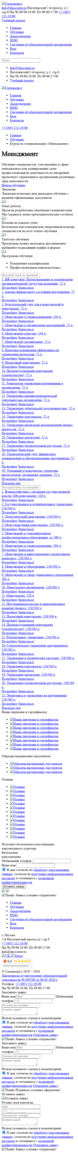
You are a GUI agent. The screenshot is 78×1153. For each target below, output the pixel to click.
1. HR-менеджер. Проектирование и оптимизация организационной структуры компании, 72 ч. (37, 281)
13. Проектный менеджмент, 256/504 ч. (29, 616)
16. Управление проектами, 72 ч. (25, 437)
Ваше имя (9, 865)
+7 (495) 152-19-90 (15, 128)
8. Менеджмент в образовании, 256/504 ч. (31, 566)
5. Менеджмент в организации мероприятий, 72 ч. (37, 325)
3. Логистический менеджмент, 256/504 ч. (31, 516)
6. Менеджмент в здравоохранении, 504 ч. (32, 546)
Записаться (26, 288)
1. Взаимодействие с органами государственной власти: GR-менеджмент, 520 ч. (36, 494)
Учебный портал (13, 20)
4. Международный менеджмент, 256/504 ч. (32, 525)
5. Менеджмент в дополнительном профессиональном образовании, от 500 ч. (32, 535)
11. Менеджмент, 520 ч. (18, 595)
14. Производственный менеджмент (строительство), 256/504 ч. (27, 627)
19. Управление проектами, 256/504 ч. (29, 674)
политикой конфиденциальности (28, 880)
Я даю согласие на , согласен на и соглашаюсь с (37, 1028)
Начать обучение (13, 185)
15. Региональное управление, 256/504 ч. (31, 637)
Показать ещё (11, 483)
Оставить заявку (13, 886)
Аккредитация (20, 36)
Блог (13, 49)
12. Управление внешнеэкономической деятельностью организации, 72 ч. (29, 398)
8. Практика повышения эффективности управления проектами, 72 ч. (30, 352)
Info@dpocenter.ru (14, 8)
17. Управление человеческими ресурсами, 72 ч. (36, 446)
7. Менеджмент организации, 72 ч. (26, 342)
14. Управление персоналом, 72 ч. (26, 416)
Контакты (17, 53)
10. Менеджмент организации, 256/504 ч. (31, 587)
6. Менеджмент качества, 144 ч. (24, 333)
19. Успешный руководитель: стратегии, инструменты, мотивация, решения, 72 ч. (31, 473)
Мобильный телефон (16, 861)
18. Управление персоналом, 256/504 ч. (29, 666)
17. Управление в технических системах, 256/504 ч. (38, 658)
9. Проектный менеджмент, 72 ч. (25, 362)
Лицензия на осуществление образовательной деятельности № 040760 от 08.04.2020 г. (34, 978)
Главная (15, 28)
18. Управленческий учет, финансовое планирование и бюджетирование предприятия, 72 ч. (38, 458)
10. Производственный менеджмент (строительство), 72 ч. (27, 373)
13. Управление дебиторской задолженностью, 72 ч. (38, 408)
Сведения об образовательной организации (41, 44)
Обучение (17, 32)
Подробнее (9, 288)
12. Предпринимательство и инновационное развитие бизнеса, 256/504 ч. (33, 606)
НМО (14, 40)
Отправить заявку (45, 1035)
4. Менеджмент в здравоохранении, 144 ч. (32, 317)
